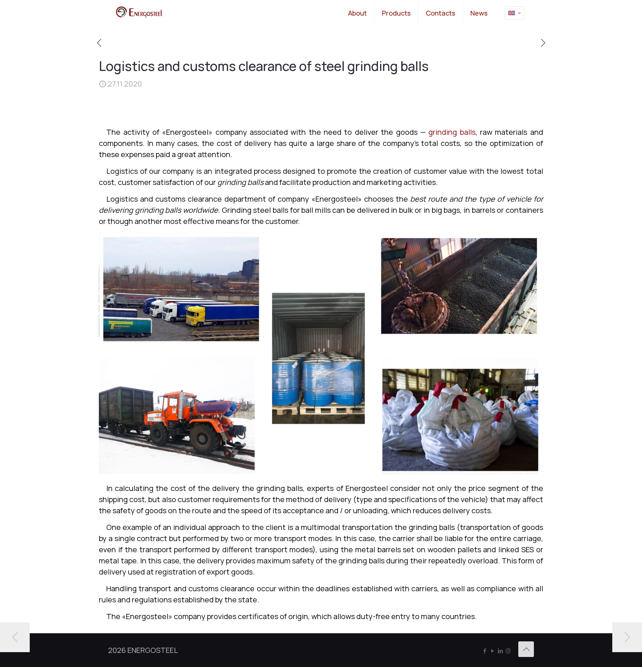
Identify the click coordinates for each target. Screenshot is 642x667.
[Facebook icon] (484, 651)
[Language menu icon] (514, 13)
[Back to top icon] (526, 649)
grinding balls (451, 132)
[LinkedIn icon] (500, 651)
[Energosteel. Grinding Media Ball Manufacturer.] (139, 13)
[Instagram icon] (508, 651)
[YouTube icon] (492, 651)
